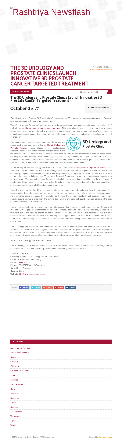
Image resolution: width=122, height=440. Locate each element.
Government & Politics (20, 371)
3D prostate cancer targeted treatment (43, 128)
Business (14, 357)
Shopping (14, 398)
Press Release (17, 384)
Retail (12, 389)
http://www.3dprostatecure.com (33, 274)
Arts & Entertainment (19, 352)
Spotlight (14, 407)
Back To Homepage (104, 67)
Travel (13, 421)
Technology (15, 416)
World (12, 425)
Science (14, 393)
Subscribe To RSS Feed (102, 69)
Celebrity (14, 362)
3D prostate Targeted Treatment (91, 167)
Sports (13, 403)
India (12, 375)
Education (14, 366)
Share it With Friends (99, 107)
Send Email (22, 262)
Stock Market (16, 412)
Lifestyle (14, 380)
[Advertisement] (92, 39)
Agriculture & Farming (20, 348)
